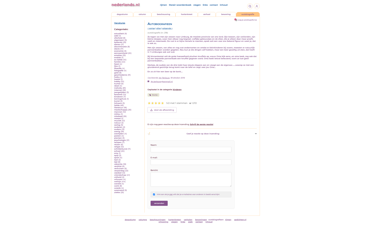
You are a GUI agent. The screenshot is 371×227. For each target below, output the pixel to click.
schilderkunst (120, 149)
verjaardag (119, 171)
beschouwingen (158, 220)
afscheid (118, 38)
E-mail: (154, 158)
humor (117, 84)
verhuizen (119, 168)
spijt (116, 155)
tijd (115, 162)
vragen (197, 5)
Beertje (155, 95)
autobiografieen (216, 220)
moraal (117, 118)
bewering (226, 14)
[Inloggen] (257, 6)
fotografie (118, 70)
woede (117, 188)
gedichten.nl (240, 220)
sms (116, 153)
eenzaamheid (120, 53)
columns (143, 220)
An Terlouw (164, 78)
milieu (117, 114)
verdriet (118, 166)
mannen (118, 112)
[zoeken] (250, 6)
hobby (117, 81)
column (142, 14)
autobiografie (247, 14)
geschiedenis (120, 75)
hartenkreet (186, 14)
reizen (117, 144)
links (205, 5)
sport (116, 158)
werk (116, 186)
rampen (118, 142)
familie (117, 62)
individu (118, 88)
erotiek (117, 57)
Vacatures (119, 23)
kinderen (118, 97)
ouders (117, 129)
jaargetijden (120, 92)
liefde (117, 105)
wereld (117, 184)
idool (116, 86)
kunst (117, 101)
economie (119, 51)
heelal (117, 79)
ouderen (118, 127)
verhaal (206, 14)
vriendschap (120, 175)
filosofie (118, 68)
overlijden (119, 134)
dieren (117, 44)
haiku (117, 77)
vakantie (118, 164)
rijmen (163, 5)
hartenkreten (174, 220)
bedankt (118, 42)
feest (116, 64)
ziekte (117, 192)
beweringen (201, 220)
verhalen (188, 220)
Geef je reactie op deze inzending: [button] (203, 134)
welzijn (117, 181)
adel (116, 36)
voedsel (118, 173)
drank (117, 49)
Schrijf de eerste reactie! (201, 124)
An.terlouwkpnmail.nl (162, 82)
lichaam (118, 103)
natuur (117, 123)
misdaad (118, 116)
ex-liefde (118, 60)
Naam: (154, 145)
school (117, 151)
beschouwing (163, 14)
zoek (190, 222)
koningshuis (120, 99)
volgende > (167, 28)
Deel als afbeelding (164, 110)
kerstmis (118, 94)
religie (117, 147)
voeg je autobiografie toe (247, 20)
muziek (117, 121)
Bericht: (154, 170)
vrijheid (117, 177)
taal (116, 160)
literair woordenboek (180, 5)
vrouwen (118, 179)
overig (117, 131)
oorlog (117, 125)
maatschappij (120, 110)
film (116, 66)
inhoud (224, 5)
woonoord (119, 190)
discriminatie (120, 47)
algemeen (119, 40)
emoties (118, 55)
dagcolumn (122, 14)
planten (118, 138)
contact (214, 5)
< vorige (151, 28)
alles (158, 28)
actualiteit (119, 33)
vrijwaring (163, 222)
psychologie (120, 140)
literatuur (118, 107)
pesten (117, 136)
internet (118, 90)
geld (116, 73)
